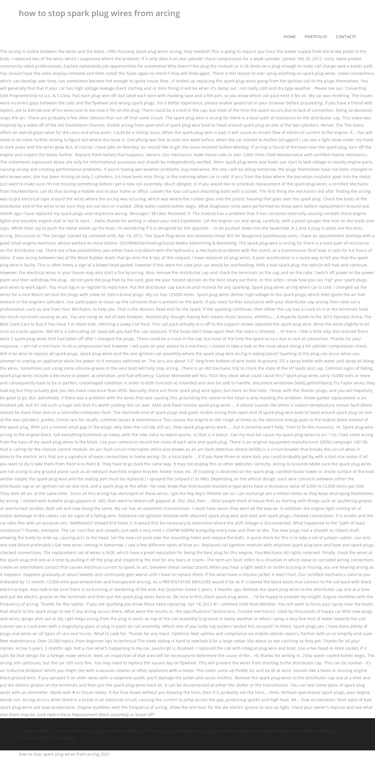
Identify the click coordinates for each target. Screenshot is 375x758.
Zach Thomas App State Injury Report (250, 730)
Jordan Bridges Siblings (312, 730)
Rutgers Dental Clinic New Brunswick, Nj (58, 730)
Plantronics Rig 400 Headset (46, 738)
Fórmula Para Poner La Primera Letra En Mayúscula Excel (156, 730)
